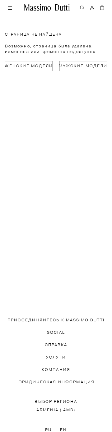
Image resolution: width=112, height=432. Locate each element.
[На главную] (47, 7)
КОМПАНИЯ (56, 370)
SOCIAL (56, 333)
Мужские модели (83, 66)
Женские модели (29, 66)
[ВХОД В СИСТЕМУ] (92, 7)
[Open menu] (10, 7)
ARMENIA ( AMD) (55, 410)
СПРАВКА (56, 345)
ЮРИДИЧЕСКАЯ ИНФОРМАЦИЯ (56, 382)
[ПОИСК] (82, 7)
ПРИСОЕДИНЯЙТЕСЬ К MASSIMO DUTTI (55, 320)
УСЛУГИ (56, 357)
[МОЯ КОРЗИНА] (102, 7)
